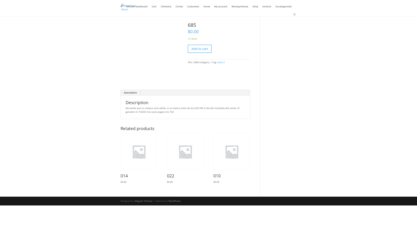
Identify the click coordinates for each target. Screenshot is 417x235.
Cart (154, 6)
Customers (193, 6)
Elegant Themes (143, 201)
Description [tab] (130, 92)
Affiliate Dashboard (137, 6)
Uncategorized (283, 6)
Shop (255, 6)
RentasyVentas (240, 6)
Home (206, 6)
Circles (179, 6)
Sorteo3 (266, 6)
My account (220, 6)
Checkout (166, 6)
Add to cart (199, 49)
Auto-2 (221, 62)
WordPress (174, 201)
